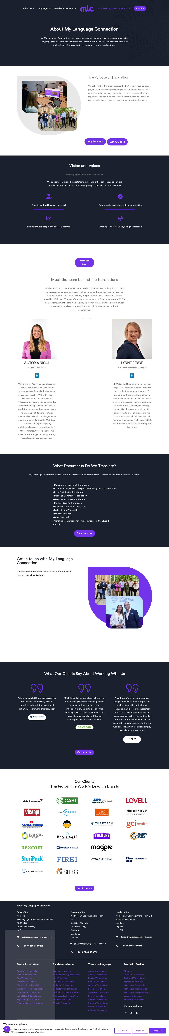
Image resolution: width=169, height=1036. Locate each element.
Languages (43, 8)
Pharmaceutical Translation (65, 996)
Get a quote (84, 752)
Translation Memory (133, 982)
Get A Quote (117, 142)
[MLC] (30, 975)
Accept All (157, 1031)
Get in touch (84, 888)
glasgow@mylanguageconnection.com (90, 944)
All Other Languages (97, 1010)
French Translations (97, 982)
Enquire (140, 8)
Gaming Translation (62, 971)
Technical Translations (134, 978)
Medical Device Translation (65, 989)
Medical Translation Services (66, 992)
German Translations (98, 985)
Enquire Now (95, 141)
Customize (122, 1031)
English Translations (97, 978)
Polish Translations (96, 996)
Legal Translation (61, 978)
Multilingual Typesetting (135, 985)
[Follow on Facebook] (126, 1013)
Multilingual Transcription (135, 989)
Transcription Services (134, 1000)
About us (128, 971)
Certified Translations (134, 975)
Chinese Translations (97, 975)
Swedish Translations (98, 1003)
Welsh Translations (97, 1007)
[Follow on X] (131, 1013)
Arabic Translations (97, 971)
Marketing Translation (63, 985)
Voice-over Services (133, 996)
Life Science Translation (64, 982)
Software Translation (62, 1000)
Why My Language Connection (113, 8)
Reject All (140, 1031)
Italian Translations (97, 989)
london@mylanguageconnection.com (136, 937)
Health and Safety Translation (66, 975)
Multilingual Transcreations (136, 992)
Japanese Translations (98, 992)
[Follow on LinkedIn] (37, 375)
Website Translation (62, 1003)
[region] (84, 1028)
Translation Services (64, 8)
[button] (7, 1029)
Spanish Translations (97, 1000)
